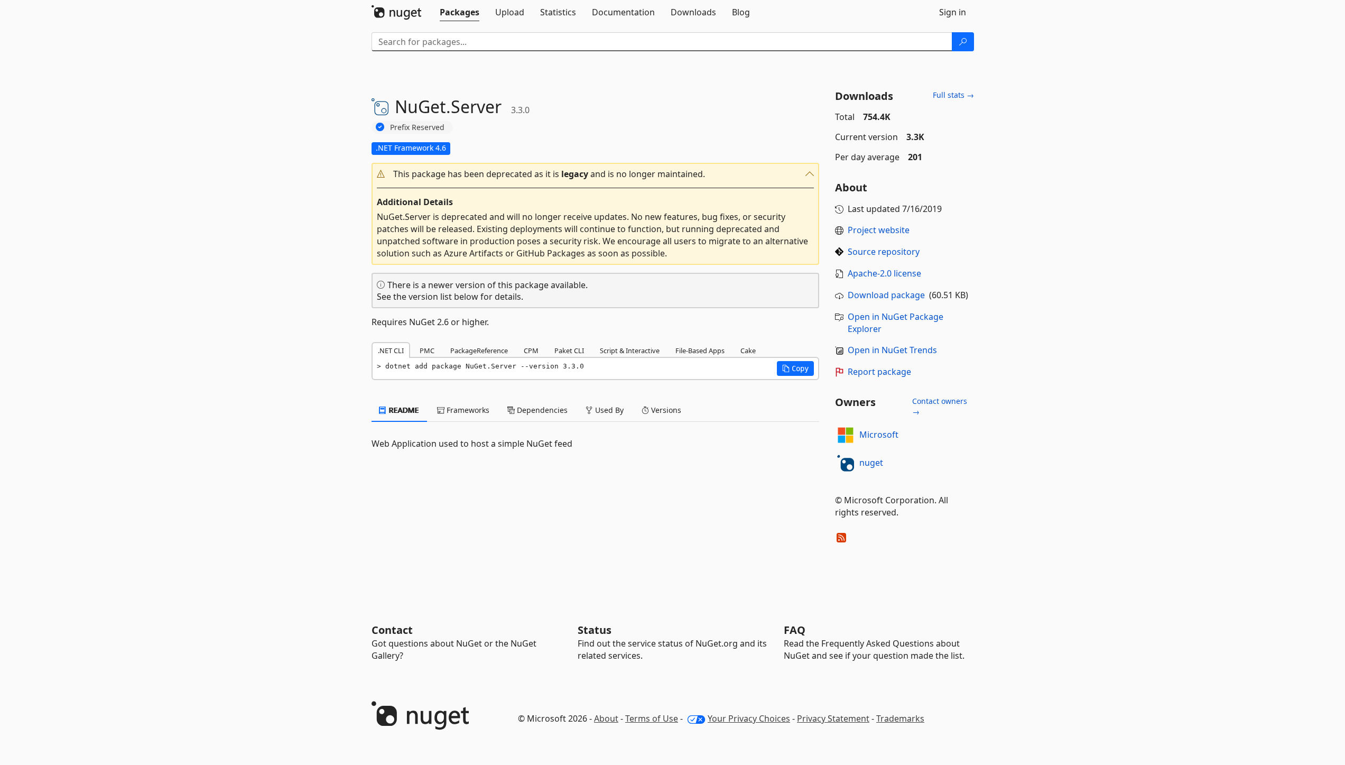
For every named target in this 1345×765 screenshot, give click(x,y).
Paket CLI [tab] (569, 350)
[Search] (963, 41)
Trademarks (900, 718)
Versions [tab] (665, 410)
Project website (879, 230)
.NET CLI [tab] (391, 350)
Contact (392, 630)
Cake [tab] (748, 350)
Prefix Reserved (417, 127)
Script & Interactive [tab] (630, 350)
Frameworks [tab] (466, 410)
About (606, 718)
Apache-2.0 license (884, 273)
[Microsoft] (845, 435)
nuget (871, 462)
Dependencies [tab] (541, 410)
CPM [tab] (531, 350)
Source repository (884, 251)
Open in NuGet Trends (892, 350)
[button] (595, 174)
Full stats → (953, 95)
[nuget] (845, 463)
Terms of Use (651, 718)
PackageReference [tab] (479, 350)
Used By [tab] (608, 410)
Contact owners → (939, 406)
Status (594, 630)
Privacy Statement (833, 718)
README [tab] (403, 410)
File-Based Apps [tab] (700, 350)
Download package (886, 295)
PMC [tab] (427, 350)
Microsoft (878, 434)
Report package (879, 371)
